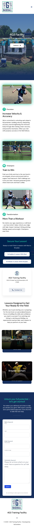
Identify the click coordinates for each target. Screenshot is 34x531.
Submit (8, 486)
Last (6, 431)
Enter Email (7, 442)
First (6, 423)
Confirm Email (8, 450)
